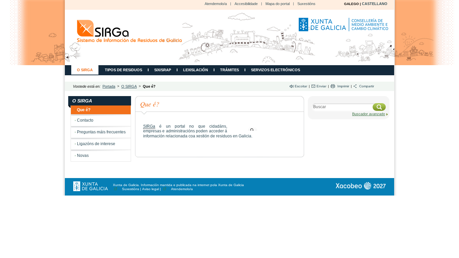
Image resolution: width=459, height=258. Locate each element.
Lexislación (195, 70)
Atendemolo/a (216, 4)
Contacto (85, 120)
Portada (108, 86)
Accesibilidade (246, 4)
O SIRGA (85, 70)
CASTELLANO (374, 4)
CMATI (129, 31)
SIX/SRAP (162, 70)
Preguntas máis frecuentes (101, 132)
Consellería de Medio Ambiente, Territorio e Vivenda (344, 27)
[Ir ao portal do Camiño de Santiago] (361, 185)
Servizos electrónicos (275, 70)
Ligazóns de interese (96, 143)
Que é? (83, 110)
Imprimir (343, 86)
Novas (83, 155)
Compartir (366, 86)
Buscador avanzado (368, 114)
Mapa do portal (277, 4)
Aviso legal (150, 189)
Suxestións (306, 4)
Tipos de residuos (123, 70)
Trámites (229, 70)
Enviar (321, 86)
